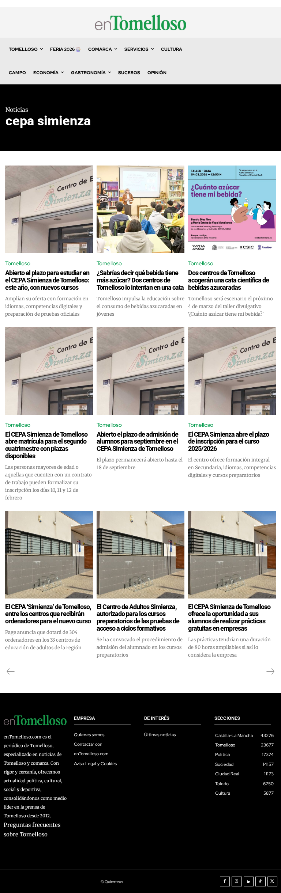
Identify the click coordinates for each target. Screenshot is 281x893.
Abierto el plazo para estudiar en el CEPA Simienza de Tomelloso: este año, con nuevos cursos (47, 280)
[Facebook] (225, 882)
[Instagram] (237, 882)
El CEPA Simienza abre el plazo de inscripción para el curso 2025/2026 (228, 441)
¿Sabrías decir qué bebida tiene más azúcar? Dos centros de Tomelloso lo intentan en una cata (140, 280)
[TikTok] (260, 882)
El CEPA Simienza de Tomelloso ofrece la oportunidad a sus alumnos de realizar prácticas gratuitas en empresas (229, 617)
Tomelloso (17, 263)
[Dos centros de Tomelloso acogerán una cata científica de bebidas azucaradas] (232, 209)
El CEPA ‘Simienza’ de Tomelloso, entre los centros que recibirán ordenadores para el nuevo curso (48, 614)
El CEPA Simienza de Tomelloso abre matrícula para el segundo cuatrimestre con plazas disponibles (46, 445)
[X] (272, 882)
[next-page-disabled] (270, 671)
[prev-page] (10, 671)
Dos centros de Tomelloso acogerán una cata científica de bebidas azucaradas (228, 280)
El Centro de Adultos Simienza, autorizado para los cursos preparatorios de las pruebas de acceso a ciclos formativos (138, 617)
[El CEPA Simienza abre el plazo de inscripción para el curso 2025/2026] (232, 371)
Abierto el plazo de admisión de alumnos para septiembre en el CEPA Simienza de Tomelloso (137, 441)
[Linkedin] (249, 882)
